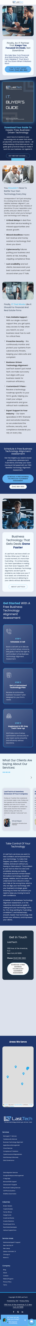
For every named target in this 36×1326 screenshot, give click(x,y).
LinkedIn (22, 1312)
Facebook (14, 1312)
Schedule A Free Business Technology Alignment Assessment (18, 478)
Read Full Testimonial (5, 815)
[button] (27, 1069)
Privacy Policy (24, 1301)
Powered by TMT (12, 1301)
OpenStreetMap (18, 1104)
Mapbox (12, 1106)
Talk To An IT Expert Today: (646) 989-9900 (18, 69)
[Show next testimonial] (31, 777)
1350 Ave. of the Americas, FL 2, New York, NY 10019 (18, 1306)
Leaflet (6, 1104)
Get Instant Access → (18, 156)
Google (18, 1312)
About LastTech (18, 587)
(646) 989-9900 (18, 486)
